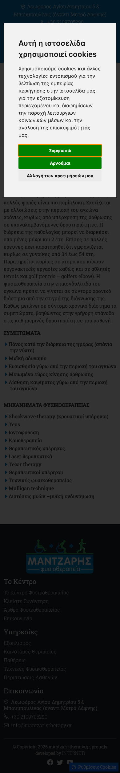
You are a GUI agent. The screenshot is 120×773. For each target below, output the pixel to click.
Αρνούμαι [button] (60, 163)
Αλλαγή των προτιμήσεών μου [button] (60, 175)
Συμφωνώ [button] (60, 150)
